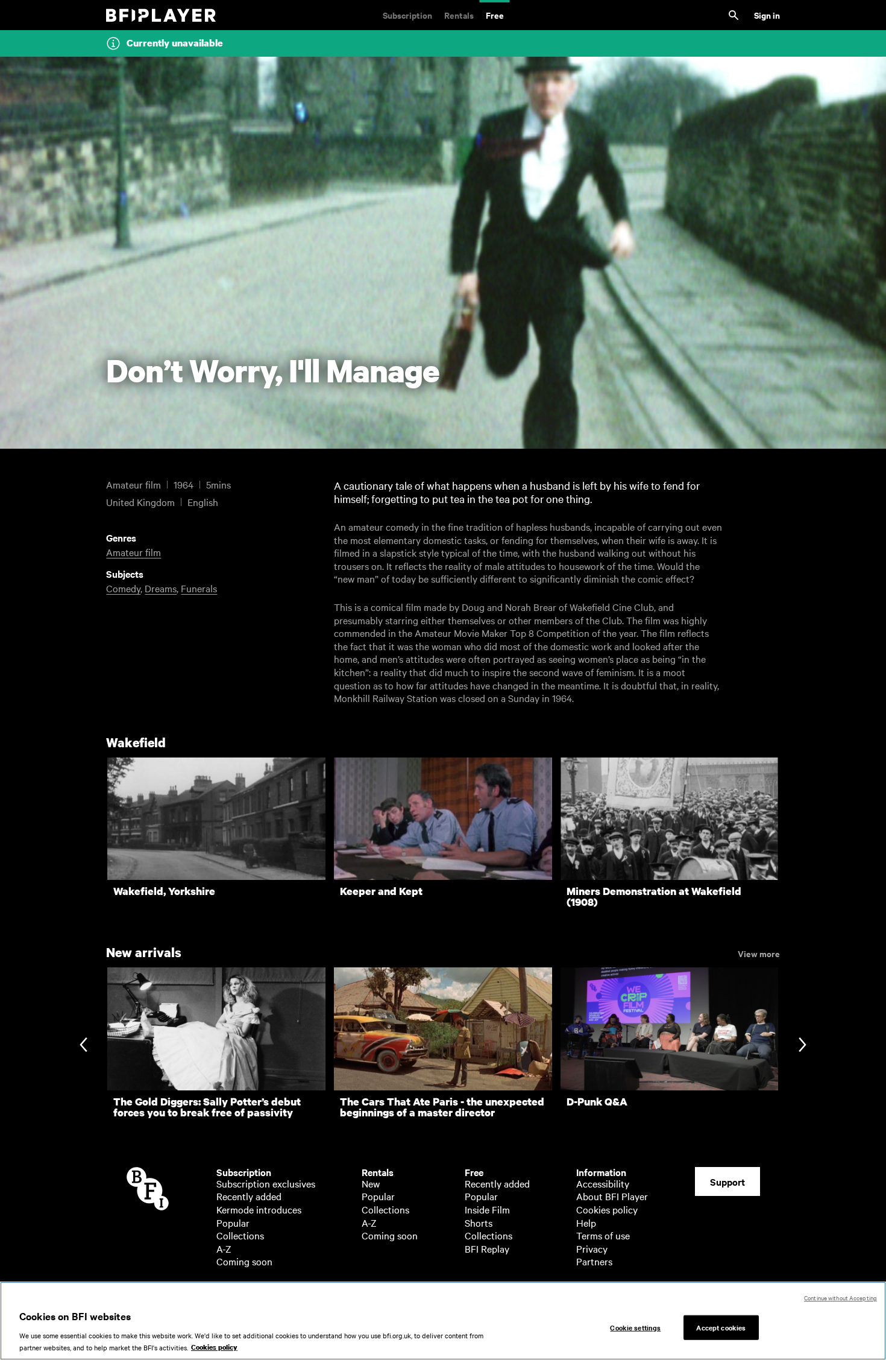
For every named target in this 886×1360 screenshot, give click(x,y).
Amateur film (133, 551)
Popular (233, 1222)
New (371, 1183)
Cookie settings (635, 1327)
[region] (443, 1321)
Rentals (459, 14)
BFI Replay (487, 1248)
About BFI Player (612, 1196)
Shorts (478, 1222)
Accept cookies (721, 1327)
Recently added (248, 1196)
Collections (240, 1235)
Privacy (592, 1248)
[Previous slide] (83, 1046)
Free (495, 14)
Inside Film (487, 1209)
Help (586, 1222)
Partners (594, 1261)
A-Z (223, 1248)
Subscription (407, 14)
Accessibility (602, 1183)
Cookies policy (607, 1209)
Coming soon (244, 1261)
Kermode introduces (258, 1209)
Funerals (199, 588)
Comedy (123, 588)
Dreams (161, 588)
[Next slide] (802, 1046)
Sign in (767, 14)
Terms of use (603, 1235)
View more (759, 953)
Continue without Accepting (840, 1297)
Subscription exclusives (265, 1183)
